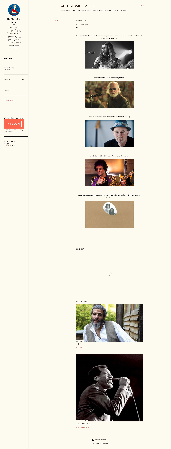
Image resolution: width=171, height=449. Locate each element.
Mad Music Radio (77, 6)
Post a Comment (85, 427)
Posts (9, 143)
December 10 (83, 423)
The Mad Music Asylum (14, 21)
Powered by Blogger (101, 439)
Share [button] (56, 21)
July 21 (80, 344)
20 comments (84, 347)
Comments (11, 145)
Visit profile (14, 48)
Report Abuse (9, 100)
